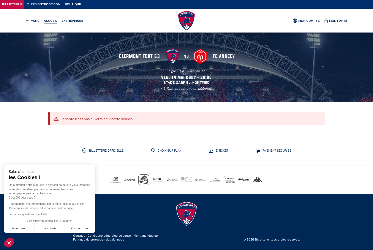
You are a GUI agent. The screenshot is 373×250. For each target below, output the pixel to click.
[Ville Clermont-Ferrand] (243, 179)
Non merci (19, 228)
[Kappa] (257, 179)
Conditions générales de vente (109, 236)
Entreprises (72, 21)
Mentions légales (146, 236)
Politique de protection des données (98, 239)
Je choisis (49, 228)
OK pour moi (80, 228)
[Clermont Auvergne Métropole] (229, 179)
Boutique (73, 4)
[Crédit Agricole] (115, 179)
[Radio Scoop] (143, 179)
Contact (79, 236)
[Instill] (158, 179)
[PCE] (186, 179)
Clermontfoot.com (43, 4)
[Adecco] (129, 179)
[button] (9, 243)
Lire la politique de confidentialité (28, 214)
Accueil (50, 21)
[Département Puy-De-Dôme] (215, 179)
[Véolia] (172, 179)
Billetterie (12, 4)
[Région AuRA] (200, 179)
